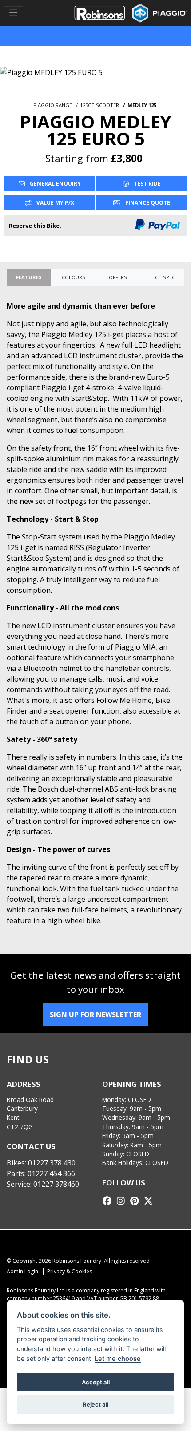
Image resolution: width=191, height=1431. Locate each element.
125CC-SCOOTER (99, 105)
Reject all (95, 1404)
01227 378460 (56, 1184)
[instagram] (123, 1201)
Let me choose (118, 1358)
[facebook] (109, 1201)
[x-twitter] (150, 1201)
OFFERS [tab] (118, 277)
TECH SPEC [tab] (162, 277)
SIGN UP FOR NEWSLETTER (95, 1014)
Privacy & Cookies (69, 1271)
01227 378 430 (52, 1163)
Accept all (96, 1382)
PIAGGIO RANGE (52, 105)
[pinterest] (136, 1201)
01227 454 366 (51, 1173)
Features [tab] (29, 277)
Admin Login (22, 1271)
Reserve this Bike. (35, 226)
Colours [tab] (73, 277)
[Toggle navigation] (13, 13)
